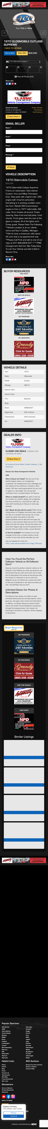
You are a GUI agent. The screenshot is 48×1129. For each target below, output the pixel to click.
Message (9, 155)
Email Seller (20, 465)
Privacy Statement (8, 1090)
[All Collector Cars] (24, 16)
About (4, 1065)
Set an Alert (9, 53)
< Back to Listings (12, 48)
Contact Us (5, 1073)
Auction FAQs (30, 1069)
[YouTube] (4, 1096)
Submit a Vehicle (31, 1067)
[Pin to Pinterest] (12, 83)
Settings (13, 1113)
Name (8, 128)
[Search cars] (4, 33)
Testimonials (6, 1075)
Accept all (13, 1116)
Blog (3, 1069)
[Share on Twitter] (9, 83)
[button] (8, 61)
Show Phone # (14, 117)
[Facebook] (8, 1096)
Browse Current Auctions (34, 1065)
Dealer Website (37, 108)
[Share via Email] (15, 83)
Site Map (5, 1077)
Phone (8, 146)
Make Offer (22, 53)
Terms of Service (7, 1088)
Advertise (5, 1092)
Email (8, 137)
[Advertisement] (24, 892)
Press (4, 1071)
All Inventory (38, 110)
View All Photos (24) (25, 77)
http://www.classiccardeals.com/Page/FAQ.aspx (24, 544)
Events (4, 1067)
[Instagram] (13, 1096)
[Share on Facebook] (7, 83)
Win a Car (5, 1081)
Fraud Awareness (7, 1079)
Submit (11, 167)
